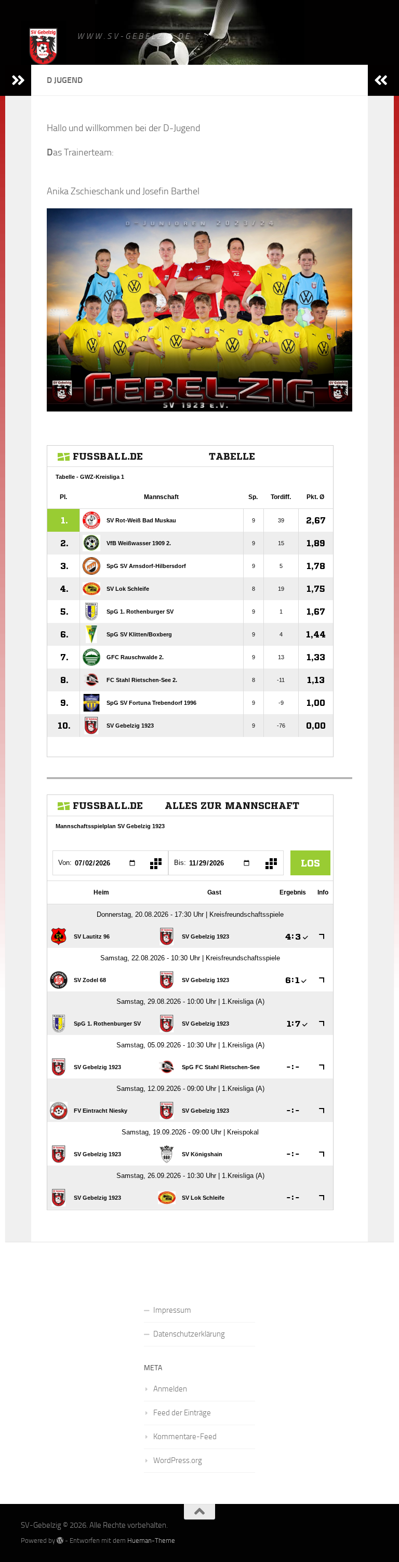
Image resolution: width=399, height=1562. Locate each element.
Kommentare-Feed (185, 1436)
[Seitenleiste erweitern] (18, 80)
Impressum (172, 1310)
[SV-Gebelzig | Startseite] (43, 48)
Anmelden (170, 1389)
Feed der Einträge (182, 1412)
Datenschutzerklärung (189, 1334)
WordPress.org (177, 1460)
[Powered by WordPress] (60, 1540)
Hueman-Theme (151, 1540)
